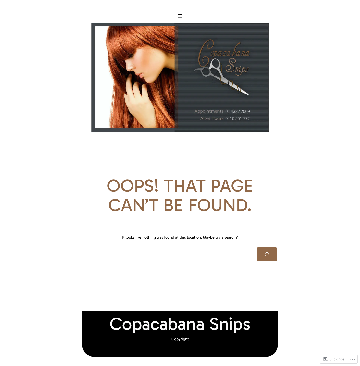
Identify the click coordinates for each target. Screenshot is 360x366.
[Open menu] (180, 16)
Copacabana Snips (180, 323)
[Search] (267, 254)
